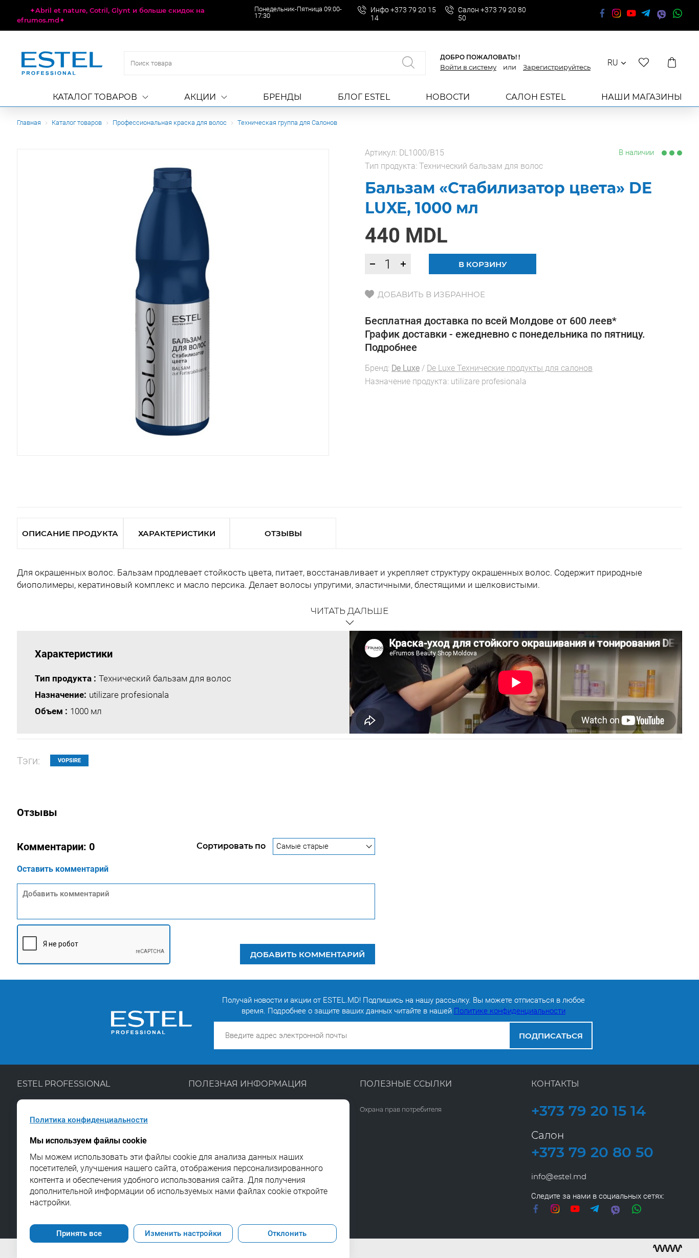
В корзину (482, 264)
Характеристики (176, 533)
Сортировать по (232, 846)
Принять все (79, 1233)
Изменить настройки (183, 1233)
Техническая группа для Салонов (287, 122)
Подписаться (551, 1036)
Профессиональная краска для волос (170, 122)
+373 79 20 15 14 (588, 1110)
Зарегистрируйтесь (557, 67)
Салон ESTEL (535, 97)
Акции (200, 97)
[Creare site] (667, 1248)
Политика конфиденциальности (89, 1119)
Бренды (282, 97)
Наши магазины (641, 97)
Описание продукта (70, 533)
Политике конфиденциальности (509, 1011)
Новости (448, 97)
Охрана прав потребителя (401, 1109)
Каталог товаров (95, 97)
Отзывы (283, 533)
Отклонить (287, 1233)
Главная (29, 122)
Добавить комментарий (307, 954)
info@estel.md (558, 1176)
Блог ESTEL (364, 97)
